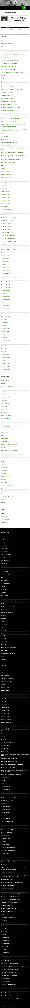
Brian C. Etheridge (5, 397)
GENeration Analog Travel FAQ (8, 121)
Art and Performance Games (8, 386)
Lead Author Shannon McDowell (9, 444)
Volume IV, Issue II (5, 296)
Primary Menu (28, 8)
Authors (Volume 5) (5, 191)
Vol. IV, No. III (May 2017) (7, 226)
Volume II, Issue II (5, 267)
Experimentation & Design (7, 52)
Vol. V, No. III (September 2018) (8, 235)
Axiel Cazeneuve (5, 389)
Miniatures (3, 459)
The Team (3, 168)
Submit (2, 165)
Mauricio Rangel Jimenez (7, 456)
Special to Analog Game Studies (8, 491)
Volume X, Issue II (5, 348)
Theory (2, 499)
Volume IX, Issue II (5, 308)
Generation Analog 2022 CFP (8, 95)
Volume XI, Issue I (5, 354)
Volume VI (3, 325)
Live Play (3, 447)
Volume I (3, 252)
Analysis (3, 46)
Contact (3, 78)
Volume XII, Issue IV (6, 369)
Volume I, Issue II (5, 255)
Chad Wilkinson (5, 403)
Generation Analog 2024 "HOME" (9, 104)
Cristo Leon (4, 409)
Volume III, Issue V (5, 290)
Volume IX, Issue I (5, 305)
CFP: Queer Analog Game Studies (9, 63)
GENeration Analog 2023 (7, 98)
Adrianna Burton (5, 380)
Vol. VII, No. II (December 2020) (8, 244)
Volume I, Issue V (5, 261)
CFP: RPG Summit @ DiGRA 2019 (9, 69)
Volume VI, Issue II (5, 331)
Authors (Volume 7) (5, 197)
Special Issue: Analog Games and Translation (12, 152)
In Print (3, 133)
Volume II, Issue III (5, 270)
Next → (20, 29)
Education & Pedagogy (6, 415)
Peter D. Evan (4, 467)
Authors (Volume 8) (5, 200)
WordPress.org (4, 522)
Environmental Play (6, 418)
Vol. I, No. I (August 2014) (7, 209)
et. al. (2, 421)
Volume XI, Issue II (5, 357)
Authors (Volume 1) (5, 171)
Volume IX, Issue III (5, 311)
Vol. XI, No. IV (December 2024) (8, 250)
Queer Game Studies (6, 476)
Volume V (3, 319)
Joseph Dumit (4, 438)
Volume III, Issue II (5, 282)
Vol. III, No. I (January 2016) (7, 220)
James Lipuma (4, 432)
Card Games (4, 400)
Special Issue (4, 488)
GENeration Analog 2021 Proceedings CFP (11, 89)
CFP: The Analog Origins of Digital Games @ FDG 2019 (14, 72)
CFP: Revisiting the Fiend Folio (8, 66)
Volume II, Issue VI (5, 276)
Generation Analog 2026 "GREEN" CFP (10, 116)
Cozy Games (4, 406)
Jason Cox (3, 435)
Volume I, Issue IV (5, 258)
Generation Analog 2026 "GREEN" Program (11, 119)
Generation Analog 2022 (7, 92)
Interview (3, 429)
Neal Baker (3, 461)
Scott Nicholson (5, 482)
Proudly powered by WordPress (7, 1006)
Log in (2, 513)
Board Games (4, 392)
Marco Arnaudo (5, 453)
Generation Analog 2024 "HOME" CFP (10, 107)
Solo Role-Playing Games (7, 485)
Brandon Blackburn (18, 22)
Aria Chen (3, 383)
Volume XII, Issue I (5, 363)
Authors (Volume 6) (5, 194)
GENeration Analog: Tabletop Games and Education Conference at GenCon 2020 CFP (13, 125)
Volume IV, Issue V (5, 299)
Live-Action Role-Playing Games (9, 450)
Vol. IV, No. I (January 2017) (7, 223)
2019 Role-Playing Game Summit (9, 145)
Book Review (4, 394)
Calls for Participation (6, 57)
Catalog (3, 75)
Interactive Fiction (5, 427)
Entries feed (4, 516)
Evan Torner (4, 424)
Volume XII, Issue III (5, 366)
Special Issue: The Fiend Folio (8, 162)
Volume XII (3, 360)
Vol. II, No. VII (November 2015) (8, 217)
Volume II (3, 264)
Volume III (3, 279)
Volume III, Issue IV (5, 287)
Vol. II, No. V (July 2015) (7, 215)
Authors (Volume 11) (6, 177)
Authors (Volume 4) (5, 188)
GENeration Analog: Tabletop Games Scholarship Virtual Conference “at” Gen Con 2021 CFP (15, 129)
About (2, 40)
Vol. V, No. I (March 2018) (7, 232)
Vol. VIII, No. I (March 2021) (7, 247)
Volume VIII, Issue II (5, 340)
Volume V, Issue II (5, 322)
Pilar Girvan (4, 470)
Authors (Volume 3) (5, 185)
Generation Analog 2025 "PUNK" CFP (10, 113)
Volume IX (3, 302)
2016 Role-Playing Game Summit (9, 142)
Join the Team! (4, 136)
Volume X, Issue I (5, 346)
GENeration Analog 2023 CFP (8, 101)
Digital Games (4, 412)
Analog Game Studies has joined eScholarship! (12, 54)
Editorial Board (4, 206)
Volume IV (3, 293)
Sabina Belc (3, 479)
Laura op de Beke (5, 441)
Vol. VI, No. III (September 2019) (9, 241)
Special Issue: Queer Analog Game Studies (11, 159)
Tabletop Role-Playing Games (8, 496)
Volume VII (3, 334)
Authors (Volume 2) (5, 183)
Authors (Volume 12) (6, 180)
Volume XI (3, 351)
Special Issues (4, 81)
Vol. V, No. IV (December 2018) (8, 238)
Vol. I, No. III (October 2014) (8, 212)
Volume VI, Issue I (5, 328)
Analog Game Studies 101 (7, 43)
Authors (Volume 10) (6, 174)
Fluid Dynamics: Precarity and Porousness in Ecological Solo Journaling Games (19, 18)
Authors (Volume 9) (5, 203)
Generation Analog (5, 84)
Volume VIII (4, 337)
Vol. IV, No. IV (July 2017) (7, 229)
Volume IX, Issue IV (5, 316)
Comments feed (5, 519)
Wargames (3, 502)
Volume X (3, 343)
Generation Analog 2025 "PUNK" (9, 110)
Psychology (3, 473)
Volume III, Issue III (5, 284)
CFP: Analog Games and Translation (10, 60)
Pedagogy (3, 464)
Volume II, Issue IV (5, 273)
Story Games (4, 493)
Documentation (5, 49)
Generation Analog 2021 (7, 86)
